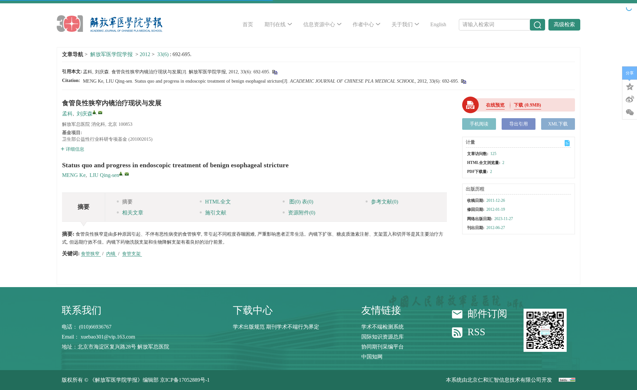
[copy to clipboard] (463, 81)
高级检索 (564, 24)
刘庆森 (85, 114)
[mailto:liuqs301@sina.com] (100, 112)
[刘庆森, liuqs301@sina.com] (94, 112)
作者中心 (363, 24)
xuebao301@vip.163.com (108, 337)
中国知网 (372, 356)
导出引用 (518, 123)
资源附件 (301, 212)
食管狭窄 (91, 253)
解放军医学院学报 (111, 54)
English (438, 24)
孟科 (67, 114)
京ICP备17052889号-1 (185, 380)
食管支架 (132, 253)
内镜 (111, 253)
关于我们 (402, 24)
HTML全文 (218, 201)
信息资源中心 (319, 24)
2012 (145, 54)
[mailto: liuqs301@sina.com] (126, 174)
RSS (476, 332)
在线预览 (495, 105)
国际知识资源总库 (382, 337)
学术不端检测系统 (382, 327)
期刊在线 (275, 24)
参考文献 (384, 201)
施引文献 (215, 212)
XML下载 (558, 123)
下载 (527, 105)
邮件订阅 (487, 314)
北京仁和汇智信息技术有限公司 (504, 380)
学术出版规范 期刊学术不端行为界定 (276, 327)
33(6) (163, 54)
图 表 (300, 201)
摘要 (127, 201)
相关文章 (132, 212)
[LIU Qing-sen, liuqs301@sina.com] (120, 174)
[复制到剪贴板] (274, 71)
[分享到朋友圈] (629, 112)
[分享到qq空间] (629, 86)
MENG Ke (74, 175)
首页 (248, 24)
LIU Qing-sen (104, 175)
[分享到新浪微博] (629, 99)
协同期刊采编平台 (382, 347)
